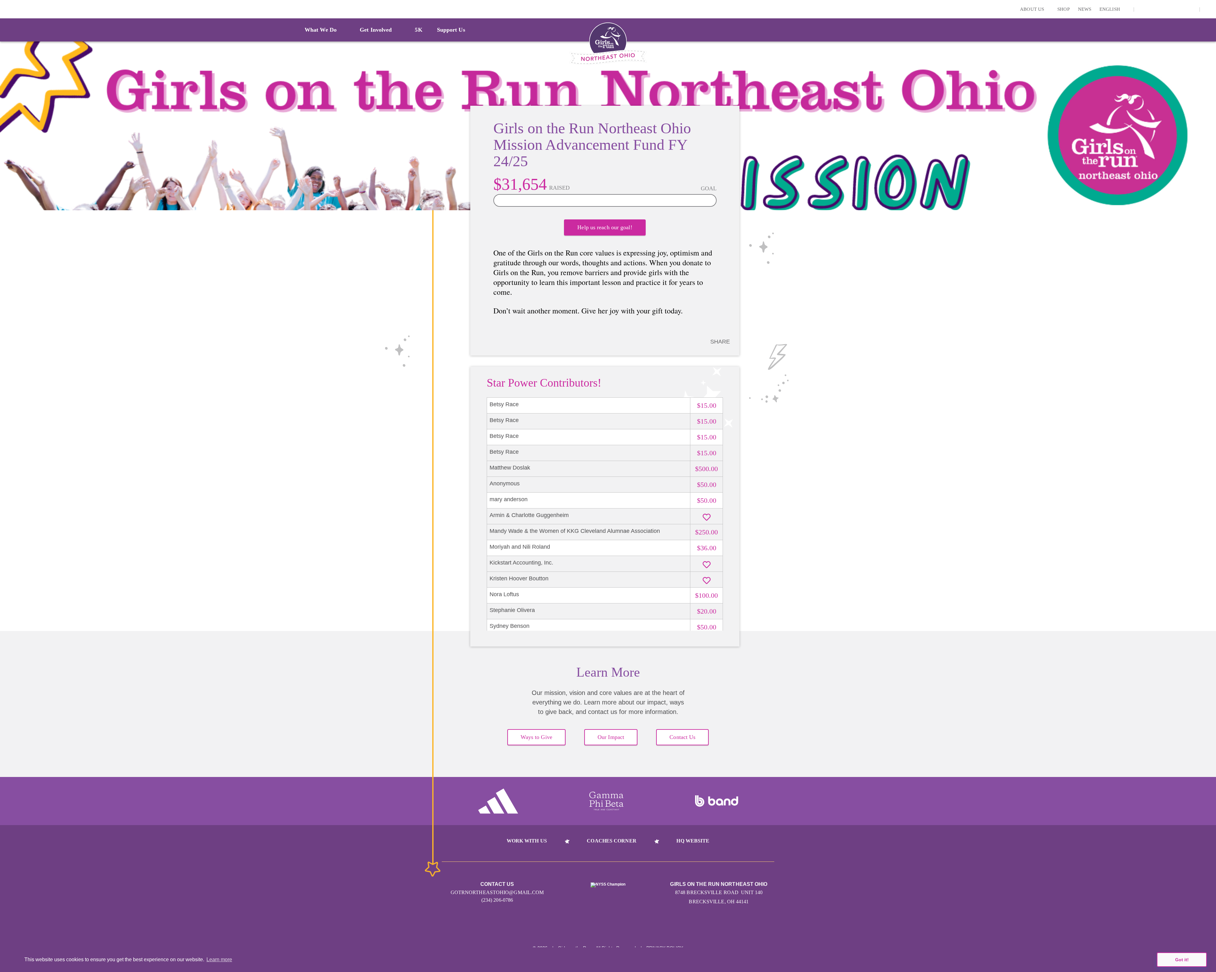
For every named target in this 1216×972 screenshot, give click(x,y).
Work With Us (527, 840)
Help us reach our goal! (604, 227)
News (1084, 9)
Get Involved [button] (376, 30)
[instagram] (1142, 9)
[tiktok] (1191, 9)
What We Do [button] (321, 30)
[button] (1208, 9)
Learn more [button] (219, 959)
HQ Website (692, 840)
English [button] (1110, 9)
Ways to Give (536, 737)
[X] (1162, 9)
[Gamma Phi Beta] (606, 801)
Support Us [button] (451, 30)
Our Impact (611, 737)
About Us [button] (1032, 9)
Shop (1063, 9)
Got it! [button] (1182, 959)
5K (418, 30)
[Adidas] (498, 801)
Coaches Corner (611, 840)
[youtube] (1172, 9)
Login (6, 9)
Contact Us (682, 737)
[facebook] (1181, 9)
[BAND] (716, 801)
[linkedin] (1152, 9)
